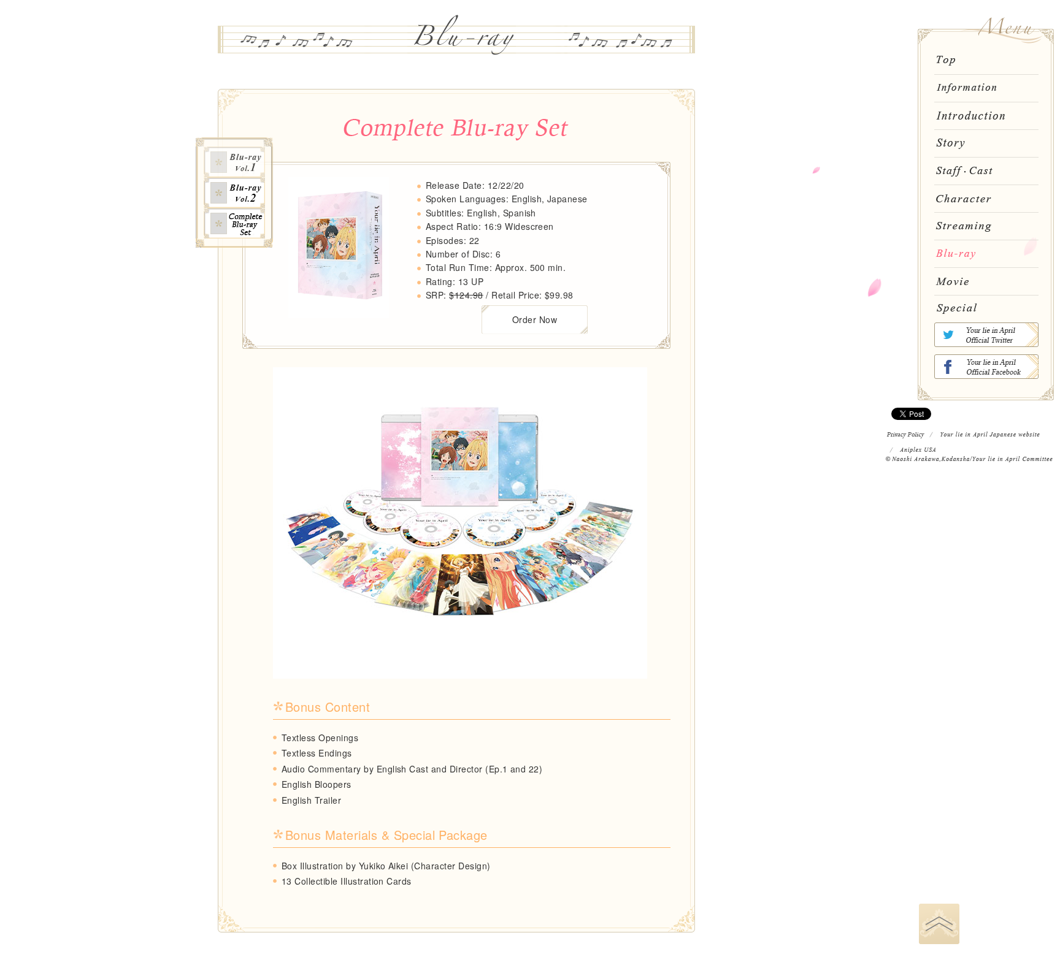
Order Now (534, 319)
